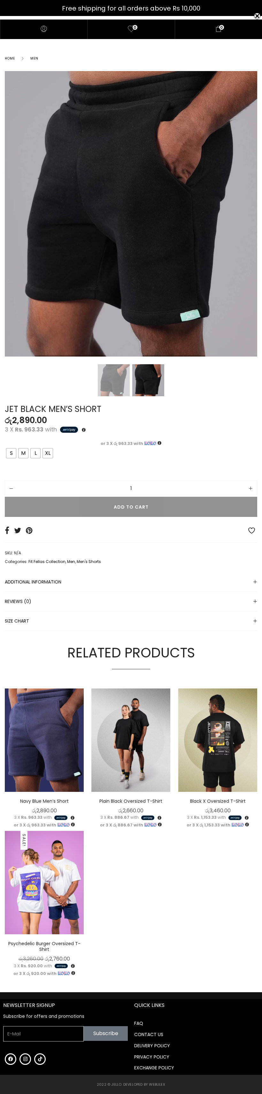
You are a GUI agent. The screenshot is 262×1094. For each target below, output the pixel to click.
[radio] (11, 453)
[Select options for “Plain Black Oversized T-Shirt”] (169, 748)
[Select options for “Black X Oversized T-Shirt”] (255, 748)
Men (34, 58)
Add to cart (131, 507)
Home (10, 58)
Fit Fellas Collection (47, 561)
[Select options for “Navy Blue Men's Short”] (82, 748)
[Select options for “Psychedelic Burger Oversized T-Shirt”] (82, 891)
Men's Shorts (89, 561)
